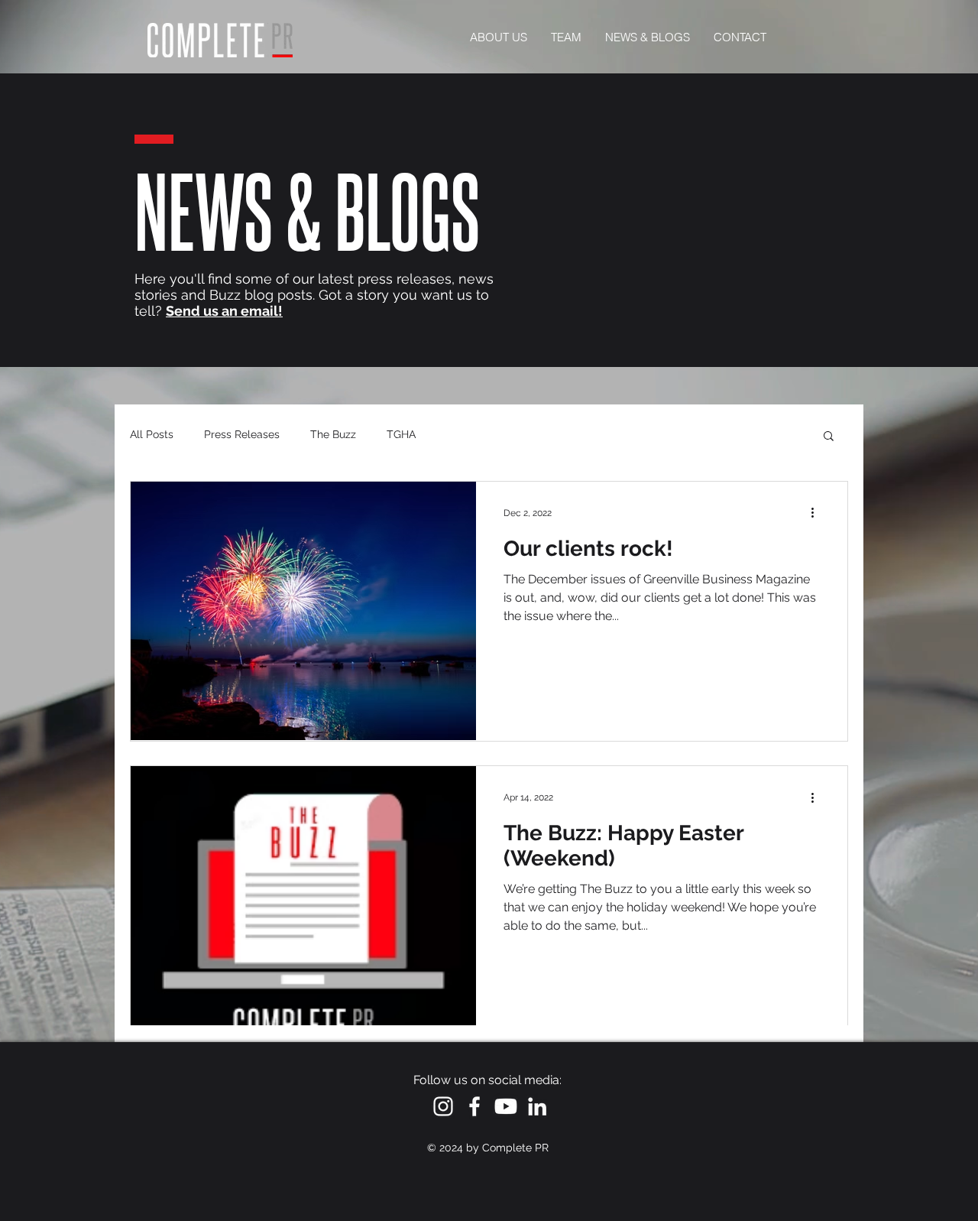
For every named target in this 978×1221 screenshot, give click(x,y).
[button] (828, 437)
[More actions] (817, 513)
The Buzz (333, 434)
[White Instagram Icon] (443, 1106)
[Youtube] (506, 1106)
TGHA (401, 434)
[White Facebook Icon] (474, 1106)
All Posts (151, 434)
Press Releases (242, 434)
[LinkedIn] (537, 1106)
